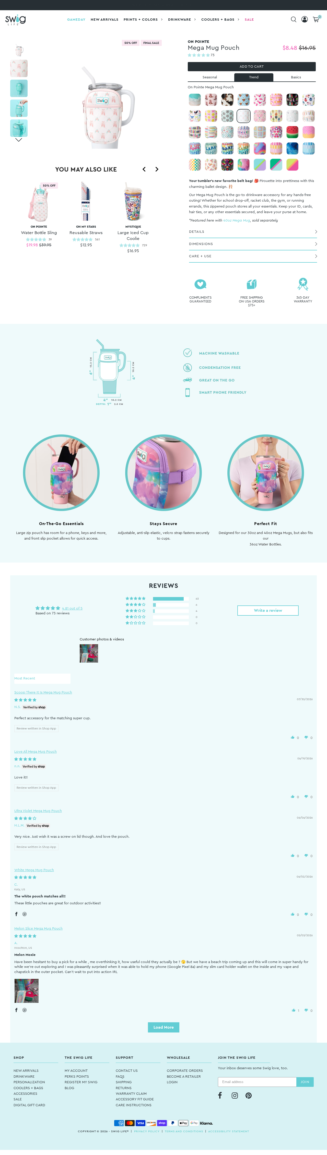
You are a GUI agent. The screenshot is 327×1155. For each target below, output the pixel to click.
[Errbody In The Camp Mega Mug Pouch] (244, 148)
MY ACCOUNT (76, 1071)
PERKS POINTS (77, 1076)
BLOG (69, 1088)
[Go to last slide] (144, 169)
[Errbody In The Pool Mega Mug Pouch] (195, 148)
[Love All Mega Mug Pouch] (260, 116)
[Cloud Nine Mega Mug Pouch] (244, 165)
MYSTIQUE (133, 233)
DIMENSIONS (201, 244)
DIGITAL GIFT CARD (29, 1105)
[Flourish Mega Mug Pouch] (276, 132)
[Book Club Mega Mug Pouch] (195, 132)
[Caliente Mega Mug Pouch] (227, 165)
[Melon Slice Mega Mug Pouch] (292, 132)
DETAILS (196, 232)
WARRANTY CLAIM (131, 1094)
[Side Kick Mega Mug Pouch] (227, 116)
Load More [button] (164, 1027)
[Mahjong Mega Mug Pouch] (244, 132)
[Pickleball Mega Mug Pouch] (276, 116)
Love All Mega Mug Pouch (35, 751)
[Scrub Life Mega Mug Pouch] (227, 132)
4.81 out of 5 (72, 608)
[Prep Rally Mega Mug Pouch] (276, 165)
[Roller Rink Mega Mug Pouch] (211, 165)
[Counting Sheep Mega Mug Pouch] (308, 100)
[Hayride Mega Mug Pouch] (227, 100)
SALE (18, 1099)
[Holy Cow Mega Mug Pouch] (244, 100)
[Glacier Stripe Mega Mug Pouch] (308, 148)
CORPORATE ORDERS (185, 1071)
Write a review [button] (268, 611)
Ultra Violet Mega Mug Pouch (38, 811)
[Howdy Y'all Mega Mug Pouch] (276, 100)
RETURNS (124, 1088)
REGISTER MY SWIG (81, 1082)
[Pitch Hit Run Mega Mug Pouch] (211, 116)
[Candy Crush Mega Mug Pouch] (260, 148)
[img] (25, 700)
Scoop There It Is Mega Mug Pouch (43, 692)
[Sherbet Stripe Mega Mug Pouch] (276, 148)
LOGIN (172, 1082)
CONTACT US (127, 1071)
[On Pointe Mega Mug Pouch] (244, 116)
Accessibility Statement (228, 1131)
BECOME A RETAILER (184, 1076)
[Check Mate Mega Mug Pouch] (195, 165)
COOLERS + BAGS (28, 1088)
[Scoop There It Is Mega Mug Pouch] (308, 132)
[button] (199, 55)
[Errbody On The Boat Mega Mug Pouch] (227, 148)
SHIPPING (124, 1082)
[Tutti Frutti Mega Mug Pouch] (292, 165)
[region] (86, 225)
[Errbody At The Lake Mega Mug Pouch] (211, 148)
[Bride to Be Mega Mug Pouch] (292, 116)
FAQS (120, 1076)
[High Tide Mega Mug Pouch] (195, 100)
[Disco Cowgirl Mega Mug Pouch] (292, 100)
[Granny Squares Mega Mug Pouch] (260, 132)
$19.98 (32, 245)
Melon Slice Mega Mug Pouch (38, 928)
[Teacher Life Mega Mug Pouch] (211, 132)
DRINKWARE (24, 1076)
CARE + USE (200, 256)
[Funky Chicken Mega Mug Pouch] (195, 116)
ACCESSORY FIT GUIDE (135, 1099)
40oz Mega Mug (236, 220)
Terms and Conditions (184, 1131)
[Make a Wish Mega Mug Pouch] (308, 116)
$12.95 (86, 245)
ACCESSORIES (25, 1094)
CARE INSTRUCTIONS (133, 1105)
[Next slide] (156, 169)
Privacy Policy (147, 1131)
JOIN (305, 1082)
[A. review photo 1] (26, 991)
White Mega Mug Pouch (34, 870)
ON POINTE (39, 230)
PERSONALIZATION (29, 1082)
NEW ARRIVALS (26, 1071)
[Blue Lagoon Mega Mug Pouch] (292, 148)
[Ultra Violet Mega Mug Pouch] (260, 165)
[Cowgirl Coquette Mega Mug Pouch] (211, 100)
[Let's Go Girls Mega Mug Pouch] (260, 100)
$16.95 (133, 251)
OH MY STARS (86, 230)
